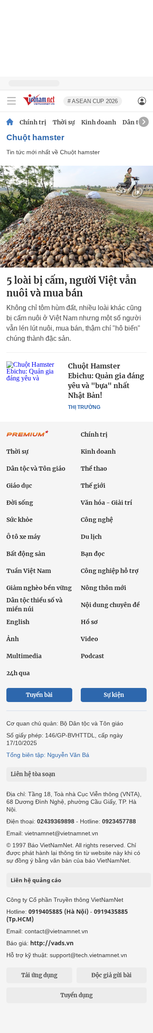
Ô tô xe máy (23, 537)
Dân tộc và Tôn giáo (35, 468)
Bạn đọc (93, 554)
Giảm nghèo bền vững (39, 588)
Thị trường (84, 407)
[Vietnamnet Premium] (27, 438)
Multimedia (24, 656)
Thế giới (93, 485)
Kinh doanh (98, 122)
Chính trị (33, 122)
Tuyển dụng (76, 995)
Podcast (92, 656)
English (17, 622)
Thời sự (64, 122)
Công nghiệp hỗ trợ (110, 571)
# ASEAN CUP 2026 (93, 101)
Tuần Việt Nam (28, 571)
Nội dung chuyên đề (110, 605)
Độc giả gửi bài (111, 975)
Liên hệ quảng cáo (36, 880)
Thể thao (94, 468)
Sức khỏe (19, 520)
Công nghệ (97, 520)
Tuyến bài (39, 695)
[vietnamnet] (40, 105)
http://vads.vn (52, 943)
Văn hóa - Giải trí (106, 502)
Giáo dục (19, 485)
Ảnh (12, 639)
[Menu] (11, 101)
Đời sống (19, 502)
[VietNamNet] (9, 122)
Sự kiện (114, 695)
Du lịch (91, 537)
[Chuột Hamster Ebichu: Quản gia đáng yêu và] (34, 379)
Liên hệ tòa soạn (33, 774)
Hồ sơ (89, 622)
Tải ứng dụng (39, 975)
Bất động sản (25, 554)
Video (89, 639)
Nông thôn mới (103, 588)
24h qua (18, 673)
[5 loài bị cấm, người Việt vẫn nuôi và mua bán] (76, 217)
